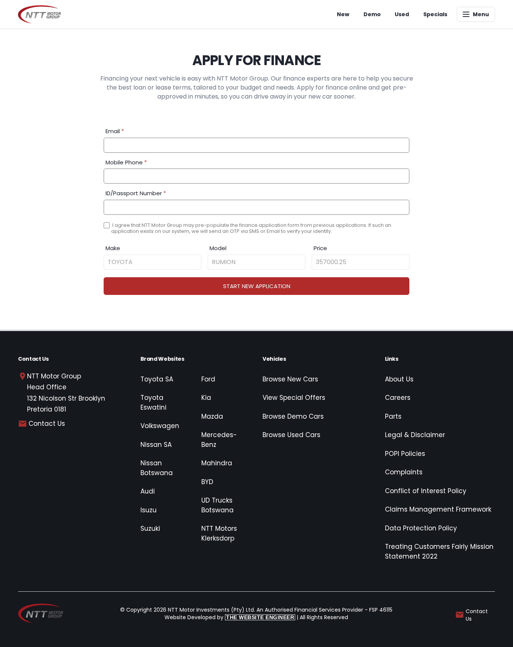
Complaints (403, 472)
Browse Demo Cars (293, 416)
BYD (207, 481)
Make (113, 248)
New (343, 14)
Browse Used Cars (291, 434)
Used (402, 14)
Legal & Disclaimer (415, 434)
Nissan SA (156, 444)
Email (115, 131)
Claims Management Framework (438, 509)
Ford (208, 379)
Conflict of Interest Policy (425, 490)
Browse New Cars (290, 379)
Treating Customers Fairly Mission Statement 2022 (439, 551)
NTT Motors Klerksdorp (219, 533)
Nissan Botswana (156, 468)
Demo (372, 14)
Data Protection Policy (421, 528)
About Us (399, 379)
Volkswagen (159, 425)
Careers (397, 397)
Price (320, 248)
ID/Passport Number (136, 193)
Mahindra (216, 463)
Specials (435, 14)
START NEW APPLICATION (256, 286)
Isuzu (148, 510)
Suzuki (150, 528)
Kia (206, 397)
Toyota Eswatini (153, 402)
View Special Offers (294, 397)
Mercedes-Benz (219, 439)
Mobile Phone (126, 162)
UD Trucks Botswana (217, 505)
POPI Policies (405, 453)
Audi (147, 491)
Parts (393, 416)
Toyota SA (156, 379)
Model (218, 248)
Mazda (212, 416)
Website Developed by (229, 617)
